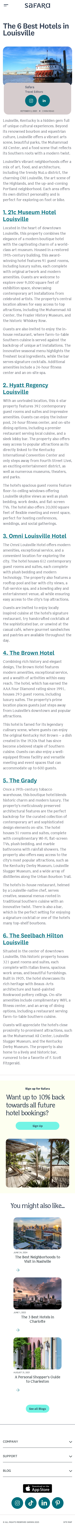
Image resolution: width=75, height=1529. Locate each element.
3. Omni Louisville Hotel (34, 535)
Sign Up (38, 1126)
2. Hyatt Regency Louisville (25, 388)
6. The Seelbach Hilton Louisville (33, 939)
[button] (6, 5)
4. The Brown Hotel (28, 652)
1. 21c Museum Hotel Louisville (29, 216)
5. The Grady (20, 780)
